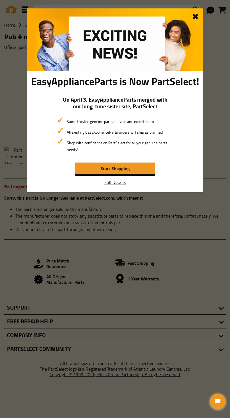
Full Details (115, 182)
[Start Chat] (218, 401)
